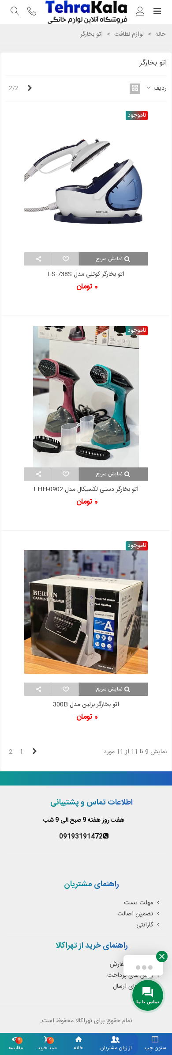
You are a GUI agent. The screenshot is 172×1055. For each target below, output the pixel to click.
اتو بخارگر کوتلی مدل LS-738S (86, 274)
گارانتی (144, 925)
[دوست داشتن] (64, 259)
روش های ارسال (133, 986)
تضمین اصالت (135, 914)
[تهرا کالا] (86, 12)
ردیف (159, 88)
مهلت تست (138, 903)
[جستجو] (15, 12)
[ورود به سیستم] (140, 12)
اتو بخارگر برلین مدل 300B (86, 705)
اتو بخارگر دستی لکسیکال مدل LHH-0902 (86, 489)
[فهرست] (157, 12)
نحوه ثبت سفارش (131, 964)
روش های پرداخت (130, 975)
